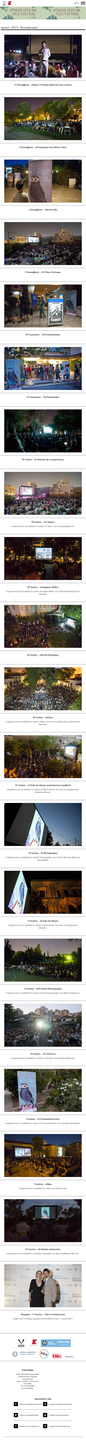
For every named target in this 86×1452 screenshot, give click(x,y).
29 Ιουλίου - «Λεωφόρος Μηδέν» (43, 587)
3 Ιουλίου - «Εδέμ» (43, 1184)
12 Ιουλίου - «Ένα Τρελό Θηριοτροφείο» (43, 989)
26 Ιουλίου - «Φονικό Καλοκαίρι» (43, 655)
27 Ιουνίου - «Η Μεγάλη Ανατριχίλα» (43, 1249)
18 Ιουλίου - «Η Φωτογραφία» (43, 853)
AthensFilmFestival (31, 1404)
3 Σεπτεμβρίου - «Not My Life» (43, 210)
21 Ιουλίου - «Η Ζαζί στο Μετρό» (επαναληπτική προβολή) (43, 785)
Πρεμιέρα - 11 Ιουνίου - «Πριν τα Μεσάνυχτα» (43, 1314)
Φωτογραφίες (29, 27)
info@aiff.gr (29, 1388)
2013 (15, 27)
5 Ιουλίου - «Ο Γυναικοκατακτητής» (43, 1119)
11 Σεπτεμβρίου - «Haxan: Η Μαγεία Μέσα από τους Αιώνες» (43, 85)
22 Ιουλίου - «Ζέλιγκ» (43, 717)
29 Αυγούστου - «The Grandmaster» (43, 335)
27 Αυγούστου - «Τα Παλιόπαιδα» (43, 397)
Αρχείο (5, 27)
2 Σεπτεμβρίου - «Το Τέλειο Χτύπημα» (43, 272)
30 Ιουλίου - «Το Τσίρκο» (43, 522)
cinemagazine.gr (27, 1379)
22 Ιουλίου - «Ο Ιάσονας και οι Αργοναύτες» (43, 460)
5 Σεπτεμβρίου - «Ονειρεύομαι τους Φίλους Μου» (43, 147)
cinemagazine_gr (59, 1426)
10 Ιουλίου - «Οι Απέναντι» (43, 1054)
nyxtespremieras (29, 1415)
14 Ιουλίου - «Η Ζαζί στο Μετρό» (43, 921)
